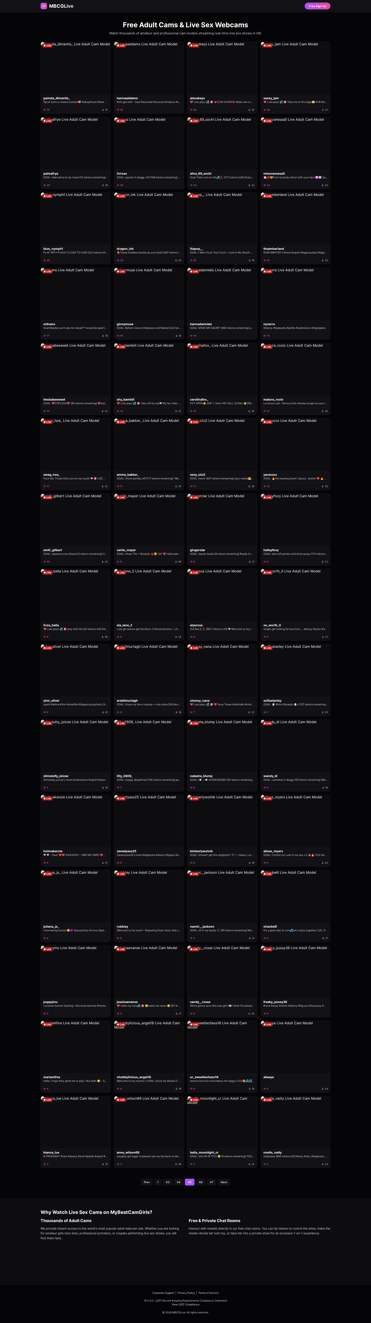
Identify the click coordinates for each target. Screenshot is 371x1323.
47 (211, 1182)
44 (179, 1182)
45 (190, 1182)
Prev (147, 1182)
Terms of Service (208, 1292)
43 (167, 1182)
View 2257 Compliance (185, 1304)
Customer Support (163, 1292)
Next (224, 1182)
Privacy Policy (186, 1292)
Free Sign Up (317, 6)
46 (200, 1182)
